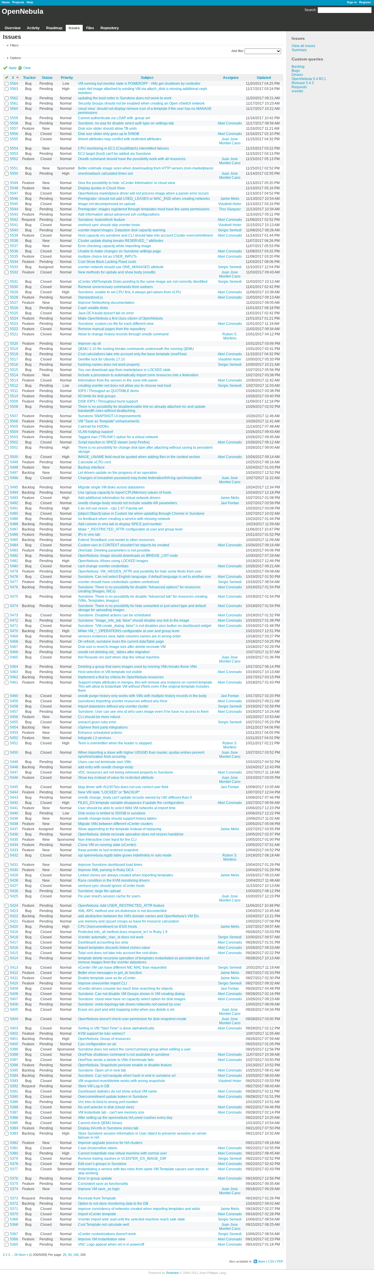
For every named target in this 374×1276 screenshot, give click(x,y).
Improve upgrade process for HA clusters (110, 1143)
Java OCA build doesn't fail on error (106, 313)
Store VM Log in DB (93, 1086)
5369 (14, 1219)
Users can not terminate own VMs (104, 762)
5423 (14, 911)
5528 (14, 297)
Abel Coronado (230, 123)
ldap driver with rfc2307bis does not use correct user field (123, 787)
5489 (14, 519)
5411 (14, 978)
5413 (14, 967)
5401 (14, 1039)
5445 (14, 787)
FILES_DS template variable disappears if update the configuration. (131, 803)
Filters (14, 45)
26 (16, 1254)
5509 (14, 401)
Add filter (237, 51)
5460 (14, 696)
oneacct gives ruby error (97, 722)
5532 (14, 272)
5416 (14, 948)
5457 (14, 712)
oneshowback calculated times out (105, 173)
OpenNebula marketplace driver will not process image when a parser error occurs (143, 193)
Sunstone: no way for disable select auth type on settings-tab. (126, 123)
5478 (14, 577)
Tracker (29, 78)
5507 (14, 416)
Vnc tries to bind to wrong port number (108, 1102)
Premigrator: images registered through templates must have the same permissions (143, 209)
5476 (14, 587)
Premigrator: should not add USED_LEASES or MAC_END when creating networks (144, 199)
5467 (14, 647)
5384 (14, 1128)
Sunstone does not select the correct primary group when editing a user (134, 1049)
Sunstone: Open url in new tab (102, 1070)
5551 (14, 168)
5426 (14, 891)
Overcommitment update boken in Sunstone (113, 1097)
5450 (14, 752)
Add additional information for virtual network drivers (119, 498)
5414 (14, 958)
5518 (14, 354)
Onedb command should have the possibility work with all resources (132, 159)
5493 (14, 498)
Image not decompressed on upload (106, 204)
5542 (14, 220)
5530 (14, 287)
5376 (14, 1178)
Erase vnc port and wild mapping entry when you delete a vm (126, 1010)
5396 (14, 1065)
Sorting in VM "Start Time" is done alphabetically (116, 1028)
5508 (14, 407)
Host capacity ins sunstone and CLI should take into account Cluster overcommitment (145, 235)
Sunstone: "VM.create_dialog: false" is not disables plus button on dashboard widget (144, 626)
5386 (14, 1118)
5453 (14, 733)
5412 (14, 973)
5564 (14, 84)
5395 (14, 1070)
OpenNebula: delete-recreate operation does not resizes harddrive (130, 834)
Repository (110, 28)
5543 (14, 214)
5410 (14, 983)
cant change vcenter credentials (103, 566)
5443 (14, 797)
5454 (14, 727)
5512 (14, 386)
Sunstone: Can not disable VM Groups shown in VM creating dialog (131, 994)
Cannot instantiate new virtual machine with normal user (122, 1153)
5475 (14, 596)
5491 (14, 508)
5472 (14, 620)
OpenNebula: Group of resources (104, 1039)
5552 (14, 159)
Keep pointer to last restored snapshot (108, 850)
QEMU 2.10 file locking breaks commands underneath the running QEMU (136, 349)
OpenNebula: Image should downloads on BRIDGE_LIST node (128, 556)
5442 (14, 803)
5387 (14, 1112)
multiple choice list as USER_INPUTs (107, 256)
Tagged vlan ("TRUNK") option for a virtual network (118, 437)
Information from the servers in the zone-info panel (117, 380)
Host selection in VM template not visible (110, 672)
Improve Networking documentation (106, 303)
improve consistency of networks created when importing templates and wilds (139, 1209)
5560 (14, 109)
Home (6, 2)
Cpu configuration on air (97, 1044)
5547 (14, 193)
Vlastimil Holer (229, 204)
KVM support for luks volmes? (101, 1033)
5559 (14, 118)
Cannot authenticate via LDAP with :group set (114, 118)
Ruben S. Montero (229, 336)
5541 (14, 225)
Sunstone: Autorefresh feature (101, 220)
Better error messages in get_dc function (110, 973)
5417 (14, 942)
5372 (14, 1204)
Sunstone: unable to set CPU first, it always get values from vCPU (129, 292)
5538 (14, 241)
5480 (14, 566)
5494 (14, 492)
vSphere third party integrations (103, 727)
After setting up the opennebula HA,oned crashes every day (125, 1118)
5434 (14, 845)
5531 (14, 282)
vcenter (297, 91)
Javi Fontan (230, 503)
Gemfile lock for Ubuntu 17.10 (101, 359)
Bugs (296, 71)
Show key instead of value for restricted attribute (116, 778)
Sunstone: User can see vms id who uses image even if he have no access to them (143, 712)
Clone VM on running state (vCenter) (107, 845)
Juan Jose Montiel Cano (229, 141)
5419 (14, 932)
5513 (14, 380)
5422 (14, 916)
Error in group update (95, 1178)
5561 (14, 103)
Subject (147, 78)
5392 (14, 1086)
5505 (14, 426)
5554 (14, 148)
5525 (14, 313)
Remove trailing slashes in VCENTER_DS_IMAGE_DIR (122, 1159)
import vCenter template (97, 1214)
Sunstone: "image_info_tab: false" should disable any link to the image (133, 620)
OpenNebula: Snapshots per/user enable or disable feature (125, 1065)
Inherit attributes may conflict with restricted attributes (119, 139)
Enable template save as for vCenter (107, 978)
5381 (14, 1148)
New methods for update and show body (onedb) (116, 272)
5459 (14, 701)
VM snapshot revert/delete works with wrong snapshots (121, 1081)
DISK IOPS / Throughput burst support (108, 401)
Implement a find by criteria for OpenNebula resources (121, 677)
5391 (14, 1091)
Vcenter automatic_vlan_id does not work (110, 937)
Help (30, 2)
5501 (14, 447)
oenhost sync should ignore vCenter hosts (111, 886)
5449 (14, 762)
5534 (14, 262)
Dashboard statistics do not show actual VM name (117, 1091)
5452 (14, 738)
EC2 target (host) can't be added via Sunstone (114, 154)
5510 (14, 396)
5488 (14, 524)
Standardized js (90, 297)
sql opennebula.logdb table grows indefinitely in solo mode (125, 855)
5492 (14, 503)
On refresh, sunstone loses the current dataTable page (121, 641)
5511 (14, 391)
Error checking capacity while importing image (114, 246)
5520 (14, 343)
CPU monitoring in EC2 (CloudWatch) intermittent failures (123, 148)
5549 (14, 183)
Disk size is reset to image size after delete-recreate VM (122, 647)
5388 (14, 1107)
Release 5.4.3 (303, 83)
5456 (14, 717)
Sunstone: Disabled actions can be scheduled (114, 615)
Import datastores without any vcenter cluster (113, 706)
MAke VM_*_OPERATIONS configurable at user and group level (128, 631)
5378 (14, 1164)
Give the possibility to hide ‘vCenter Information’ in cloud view (126, 183)
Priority (67, 78)
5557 (14, 128)
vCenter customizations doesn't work (107, 1234)
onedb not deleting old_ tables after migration (114, 652)
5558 (14, 123)
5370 (14, 1214)
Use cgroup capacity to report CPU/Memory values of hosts (124, 492)
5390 (14, 1097)
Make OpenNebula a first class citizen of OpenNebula (120, 318)
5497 (14, 473)
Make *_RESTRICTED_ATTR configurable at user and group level (130, 529)
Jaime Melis (229, 199)
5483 (14, 550)
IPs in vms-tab (89, 535)
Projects (18, 2)
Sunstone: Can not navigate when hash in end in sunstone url (127, 1076)
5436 (14, 834)
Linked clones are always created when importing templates (125, 875)
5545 (14, 204)
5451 (14, 743)
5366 (14, 1239)
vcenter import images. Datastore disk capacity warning (121, 230)
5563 (14, 89)
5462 (14, 677)
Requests (299, 87)
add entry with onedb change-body (105, 767)
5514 (14, 375)
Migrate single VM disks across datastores (111, 487)
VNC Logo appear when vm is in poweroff (111, 1244)
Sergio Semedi (230, 230)
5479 (14, 571)
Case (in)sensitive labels (97, 1148)
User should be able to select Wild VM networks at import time (127, 808)
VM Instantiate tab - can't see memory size (111, 1112)
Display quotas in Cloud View (101, 188)
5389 (14, 1102)
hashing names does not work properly (109, 365)
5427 (14, 886)
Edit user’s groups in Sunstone (102, 1164)
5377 (14, 1169)
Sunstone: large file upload (99, 891)
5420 (14, 927)
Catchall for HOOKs (93, 426)
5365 (14, 1244)
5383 (14, 1133)
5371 (14, 1209)
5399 (14, 1049)
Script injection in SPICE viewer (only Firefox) (114, 442)
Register (365, 2)
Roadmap (54, 28)
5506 (14, 421)
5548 (14, 188)
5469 (14, 636)
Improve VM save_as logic (99, 1189)
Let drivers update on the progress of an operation (117, 473)
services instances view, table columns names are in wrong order (129, 636)
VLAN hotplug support (95, 432)
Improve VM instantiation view (101, 1239)
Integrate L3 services (94, 738)
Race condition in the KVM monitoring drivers (114, 880)
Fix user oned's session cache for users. (109, 896)
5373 (14, 1198)
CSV (271, 1261)
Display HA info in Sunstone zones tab (108, 1128)
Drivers (297, 75)
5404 (14, 1019)
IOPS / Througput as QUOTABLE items (108, 391)
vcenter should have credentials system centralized (118, 582)
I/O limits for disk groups (97, 396)
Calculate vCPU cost (94, 462)
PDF (280, 1261)
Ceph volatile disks (93, 308)
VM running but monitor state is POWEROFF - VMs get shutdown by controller (139, 84)
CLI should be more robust (99, 717)
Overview (12, 28)
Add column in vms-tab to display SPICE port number (120, 524)
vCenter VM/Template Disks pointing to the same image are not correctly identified (142, 282)
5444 (14, 792)
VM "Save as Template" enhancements (108, 421)
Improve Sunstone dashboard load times (110, 865)
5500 (14, 457)
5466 (14, 652)
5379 (14, 1159)
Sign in (352, 2)
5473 (14, 615)
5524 (14, 318)
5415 (14, 953)
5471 (14, 626)
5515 (14, 370)
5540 (14, 230)
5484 (14, 545)
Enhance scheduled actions (100, 733)
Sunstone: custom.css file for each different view (116, 324)
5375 (14, 1184)
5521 (14, 334)
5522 (14, 329)
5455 (14, 722)
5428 (14, 880)
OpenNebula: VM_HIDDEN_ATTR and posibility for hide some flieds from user (140, 571)
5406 (14, 1004)
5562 (14, 98)
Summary (299, 50)
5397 (14, 1060)
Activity (33, 28)
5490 (14, 514)
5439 (14, 818)
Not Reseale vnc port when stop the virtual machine (119, 657)
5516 (14, 365)
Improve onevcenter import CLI (102, 983)
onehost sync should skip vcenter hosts (109, 225)
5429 (14, 875)
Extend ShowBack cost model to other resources (116, 540)
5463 (14, 672)
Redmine (172, 1273)
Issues (74, 28)
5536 (14, 251)
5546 (14, 199)
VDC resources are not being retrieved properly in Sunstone (125, 772)
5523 (14, 324)
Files (90, 28)
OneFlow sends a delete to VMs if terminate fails (116, 1060)
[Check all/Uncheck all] (6, 78)
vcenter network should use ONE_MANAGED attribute (121, 267)
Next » (23, 1254)
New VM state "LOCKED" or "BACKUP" (109, 792)
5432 (14, 855)
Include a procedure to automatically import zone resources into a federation (138, 375)
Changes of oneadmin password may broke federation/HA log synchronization (140, 478)
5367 (14, 1234)
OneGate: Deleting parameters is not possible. (114, 550)
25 (64, 1254)
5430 (14, 870)
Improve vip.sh (89, 343)
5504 (14, 432)
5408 (14, 994)
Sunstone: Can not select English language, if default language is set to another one (144, 577)
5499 (14, 462)
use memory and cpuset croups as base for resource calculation (128, 921)
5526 (14, 308)
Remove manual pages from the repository (112, 329)
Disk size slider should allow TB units (107, 128)
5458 (14, 706)
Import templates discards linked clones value (114, 948)
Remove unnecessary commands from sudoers (115, 287)
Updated (264, 78)
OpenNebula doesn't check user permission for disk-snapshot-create (132, 1019)
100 (76, 1254)
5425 (14, 896)
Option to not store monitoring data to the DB (113, 1204)
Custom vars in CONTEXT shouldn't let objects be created (123, 545)
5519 (14, 349)
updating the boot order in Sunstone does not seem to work (125, 98)
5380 (14, 1153)
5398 (14, 1055)
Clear (27, 68)
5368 (14, 1225)
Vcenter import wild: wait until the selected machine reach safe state (131, 1219)
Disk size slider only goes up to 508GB (108, 134)
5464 (14, 667)
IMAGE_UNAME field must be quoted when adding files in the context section (139, 457)
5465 (14, 657)
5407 (14, 999)
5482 (14, 556)
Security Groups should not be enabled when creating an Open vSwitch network (141, 103)
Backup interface (91, 467)
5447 (14, 772)
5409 (14, 989)
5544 (14, 209)
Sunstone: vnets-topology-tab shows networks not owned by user (129, 1004)
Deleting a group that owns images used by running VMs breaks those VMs (137, 667)
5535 (14, 256)
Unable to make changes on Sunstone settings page (119, 251)
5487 (14, 529)
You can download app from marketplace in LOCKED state (124, 370)
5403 (14, 1028)
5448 (14, 767)
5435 (14, 840)
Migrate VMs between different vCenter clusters (115, 824)
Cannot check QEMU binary (100, 1123)
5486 (14, 535)
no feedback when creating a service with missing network (124, 519)
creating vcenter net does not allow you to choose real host (124, 386)
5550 (14, 173)
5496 (14, 478)
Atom (261, 1261)
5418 (14, 937)
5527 (14, 303)
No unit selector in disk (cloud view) (106, 1107)
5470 (14, 631)
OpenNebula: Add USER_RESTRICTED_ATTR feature (121, 906)
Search (310, 10)
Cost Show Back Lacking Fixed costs (107, 262)
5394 (14, 1076)
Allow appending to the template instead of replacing (119, 829)
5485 (14, 540)
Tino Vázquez (230, 209)
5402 (14, 1033)
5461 (14, 682)
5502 (14, 442)
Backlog (298, 67)
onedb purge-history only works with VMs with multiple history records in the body (142, 696)
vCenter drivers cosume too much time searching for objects (125, 989)
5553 (14, 154)
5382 (14, 1143)
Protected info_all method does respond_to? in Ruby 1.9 (122, 932)
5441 (14, 808)
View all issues (303, 46)
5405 (14, 1010)
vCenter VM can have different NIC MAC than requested (122, 967)
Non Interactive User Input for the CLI (107, 840)
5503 (14, 437)
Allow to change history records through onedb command (123, 334)
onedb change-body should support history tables (117, 818)
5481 (14, 561)
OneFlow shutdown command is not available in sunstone (123, 1055)
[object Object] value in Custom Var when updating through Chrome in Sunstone (141, 514)
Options (15, 58)
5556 (14, 134)
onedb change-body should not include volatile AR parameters (127, 503)
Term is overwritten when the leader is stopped (115, 743)
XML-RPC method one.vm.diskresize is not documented (122, 911)
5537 (14, 246)
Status (47, 78)
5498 (14, 467)
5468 (14, 641)
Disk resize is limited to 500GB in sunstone (112, 813)
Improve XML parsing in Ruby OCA (106, 870)
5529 (14, 292)
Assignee (231, 78)
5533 (14, 267)
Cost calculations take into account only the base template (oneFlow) (132, 354)
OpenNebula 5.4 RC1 (309, 79)
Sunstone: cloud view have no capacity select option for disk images (132, 999)
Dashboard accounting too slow (103, 942)
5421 (14, 921)
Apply (13, 68)
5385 (14, 1123)
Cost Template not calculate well (103, 1225)
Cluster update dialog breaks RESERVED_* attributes (120, 241)
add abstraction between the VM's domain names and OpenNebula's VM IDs (138, 916)
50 (70, 1254)
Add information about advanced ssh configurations (119, 214)
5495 (14, 487)
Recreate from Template (97, 1198)
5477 (14, 582)
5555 (14, 139)
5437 (14, 829)
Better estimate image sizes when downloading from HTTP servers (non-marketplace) (145, 168)
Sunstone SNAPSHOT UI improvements (109, 416)
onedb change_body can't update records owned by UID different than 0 (135, 797)
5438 (14, 824)
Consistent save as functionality (103, 1184)
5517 (14, 359)
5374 (14, 1189)
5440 (14, 813)
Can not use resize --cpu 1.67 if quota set (110, 508)
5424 (14, 906)
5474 (14, 606)
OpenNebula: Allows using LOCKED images (113, 561)
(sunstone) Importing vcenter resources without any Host (122, 701)
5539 (14, 235)
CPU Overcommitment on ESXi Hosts (107, 927)
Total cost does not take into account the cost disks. (118, 953)
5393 (14, 1081)
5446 (14, 778)
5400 (14, 1044)
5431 (14, 865)
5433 (14, 850)
